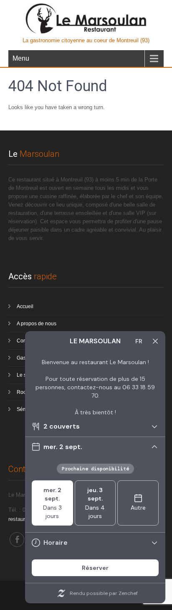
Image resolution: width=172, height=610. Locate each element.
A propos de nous (36, 324)
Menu (21, 58)
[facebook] (17, 539)
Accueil (25, 306)
